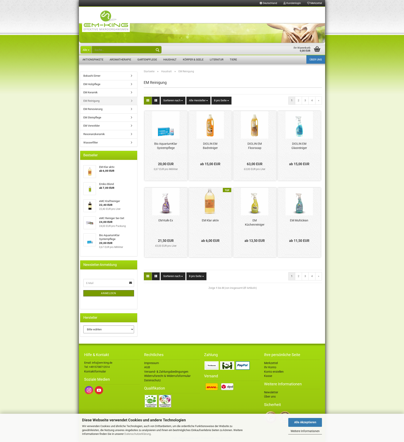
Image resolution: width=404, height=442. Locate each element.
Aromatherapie (120, 59)
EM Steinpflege (92, 117)
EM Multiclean (299, 220)
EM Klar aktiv (210, 220)
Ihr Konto (270, 367)
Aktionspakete (92, 59)
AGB (147, 367)
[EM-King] (202, 25)
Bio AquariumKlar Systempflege (165, 146)
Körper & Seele (193, 59)
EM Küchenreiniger (254, 222)
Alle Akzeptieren (305, 422)
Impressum (151, 363)
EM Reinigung (91, 100)
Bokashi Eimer (91, 75)
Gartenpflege (147, 59)
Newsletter (271, 392)
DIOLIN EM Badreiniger (210, 146)
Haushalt (170, 59)
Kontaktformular (95, 371)
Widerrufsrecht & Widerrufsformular (167, 376)
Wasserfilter (90, 142)
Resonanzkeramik (94, 134)
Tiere (233, 59)
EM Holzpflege (91, 84)
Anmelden (108, 293)
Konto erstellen (274, 371)
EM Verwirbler (91, 125)
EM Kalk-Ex (165, 220)
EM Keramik (90, 92)
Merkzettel (316, 3)
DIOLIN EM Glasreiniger (299, 146)
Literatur (216, 59)
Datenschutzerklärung (137, 433)
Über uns (316, 59)
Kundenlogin (293, 3)
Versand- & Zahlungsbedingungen (166, 371)
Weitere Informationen (305, 431)
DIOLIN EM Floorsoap (254, 146)
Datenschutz (152, 380)
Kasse (268, 376)
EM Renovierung (92, 109)
